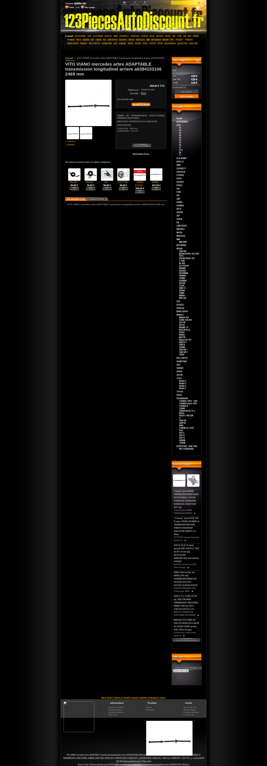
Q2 (180, 140)
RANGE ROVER (72, 43)
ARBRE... (156, 182)
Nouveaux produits (182, 463)
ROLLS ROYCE (94, 43)
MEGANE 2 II (183, 327)
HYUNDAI (71, 39)
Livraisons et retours (116, 707)
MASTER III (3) (184, 329)
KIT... (107, 182)
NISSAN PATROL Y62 (187, 258)
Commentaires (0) (97, 199)
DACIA (152, 35)
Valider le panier (186, 96)
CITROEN (144, 35)
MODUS (182, 334)
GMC (189, 35)
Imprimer (71, 141)
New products (106, 697)
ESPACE (182, 332)
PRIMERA (182, 275)
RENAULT (83, 43)
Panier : (72, 7)
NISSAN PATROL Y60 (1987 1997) (189, 254)
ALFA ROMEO (98, 35)
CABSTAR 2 (183, 352)
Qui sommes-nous (190, 707)
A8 (180, 137)
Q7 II (180, 149)
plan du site (134, 4)
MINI (148, 39)
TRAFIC (181, 354)
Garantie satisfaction (116, 712)
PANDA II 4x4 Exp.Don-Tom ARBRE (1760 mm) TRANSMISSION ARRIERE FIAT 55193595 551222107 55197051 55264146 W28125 (186, 578)
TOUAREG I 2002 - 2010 (188, 400)
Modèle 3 (182, 380)
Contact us (118, 697)
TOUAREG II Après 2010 (188, 403)
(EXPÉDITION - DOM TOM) (187, 43)
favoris (144, 4)
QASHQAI (182, 270)
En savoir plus (76, 199)
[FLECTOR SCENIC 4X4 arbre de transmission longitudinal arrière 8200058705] (123, 180)
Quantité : (135, 93)
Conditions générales (191, 712)
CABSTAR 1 (183, 349)
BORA (181, 425)
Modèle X (182, 385)
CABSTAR (182, 251)
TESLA (145, 43)
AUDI (89, 35)
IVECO (78, 39)
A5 (180, 132)
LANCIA (99, 39)
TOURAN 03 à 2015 (186, 427)
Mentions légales (189, 710)
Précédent (66, 174)
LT (180, 417)
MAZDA (131, 39)
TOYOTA (152, 43)
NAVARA (182, 295)
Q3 (180, 142)
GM (184, 35)
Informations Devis (141, 154)
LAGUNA (182, 347)
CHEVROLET (124, 35)
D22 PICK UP (184, 265)
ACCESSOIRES (80, 35)
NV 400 (182, 263)
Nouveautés (150, 710)
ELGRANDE (183, 280)
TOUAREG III (183, 405)
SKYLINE (182, 283)
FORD (179, 35)
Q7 (180, 147)
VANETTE (182, 287)
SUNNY (181, 292)
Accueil (70, 35)
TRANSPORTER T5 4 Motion (187, 411)
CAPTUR (182, 322)
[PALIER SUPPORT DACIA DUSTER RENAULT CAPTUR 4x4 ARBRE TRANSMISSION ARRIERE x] (91, 180)
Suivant (165, 174)
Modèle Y (182, 388)
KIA (104, 39)
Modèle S (182, 383)
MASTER (182, 337)
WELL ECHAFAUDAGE (186, 448)
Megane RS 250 (185, 339)
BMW (116, 35)
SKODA (130, 43)
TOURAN (182, 442)
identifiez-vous (80, 3)
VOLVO (160, 43)
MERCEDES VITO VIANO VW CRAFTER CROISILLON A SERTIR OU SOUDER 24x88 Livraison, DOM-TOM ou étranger (186, 624)
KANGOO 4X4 (184, 317)
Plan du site (113, 715)
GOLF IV (182, 435)
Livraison (133, 697)
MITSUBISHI (156, 39)
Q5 (180, 145)
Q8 (180, 152)
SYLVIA (181, 285)
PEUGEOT (179, 39)
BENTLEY (108, 35)
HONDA (196, 35)
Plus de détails (142, 145)
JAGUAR (86, 39)
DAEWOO (159, 35)
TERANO (182, 278)
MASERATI (123, 39)
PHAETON (182, 420)
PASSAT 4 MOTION (186, 415)
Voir (74, 189)
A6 (180, 135)
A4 (180, 130)
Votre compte (90, 7)
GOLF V (181, 432)
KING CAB (182, 297)
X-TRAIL (182, 260)
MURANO (182, 268)
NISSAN (165, 39)
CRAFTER (182, 422)
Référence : (134, 90)
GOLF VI (182, 437)
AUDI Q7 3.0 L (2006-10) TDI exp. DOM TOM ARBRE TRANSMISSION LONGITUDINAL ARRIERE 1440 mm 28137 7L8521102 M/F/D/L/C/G (186, 602)
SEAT (115, 43)
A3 (180, 127)
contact (124, 4)
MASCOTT (183, 342)
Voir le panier (179, 59)
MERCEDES (140, 39)
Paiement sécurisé (115, 710)
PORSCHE (189, 39)
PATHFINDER (183, 273)
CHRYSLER (135, 35)
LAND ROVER (112, 39)
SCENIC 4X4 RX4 (185, 319)
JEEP (92, 39)
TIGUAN (182, 408)
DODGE (168, 35)
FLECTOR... (123, 182)
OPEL (172, 39)
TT (180, 154)
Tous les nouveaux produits (186, 640)
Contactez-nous (189, 715)
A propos (161, 697)
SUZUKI (138, 43)
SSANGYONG (107, 43)
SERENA (182, 290)
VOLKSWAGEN (170, 43)
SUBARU (122, 43)
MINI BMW (183, 241)
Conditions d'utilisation (147, 697)
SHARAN (182, 440)
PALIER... (74, 182)
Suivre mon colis (180, 671)
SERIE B (182, 344)
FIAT (174, 35)
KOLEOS (182, 324)
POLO (181, 430)
